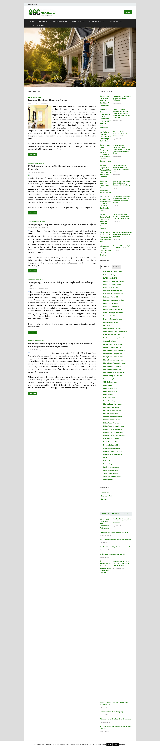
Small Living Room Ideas (112, 476)
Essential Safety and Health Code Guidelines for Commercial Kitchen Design (121, 183)
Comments (116, 513)
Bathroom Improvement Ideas (113, 281)
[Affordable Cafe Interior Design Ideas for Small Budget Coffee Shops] (105, 132)
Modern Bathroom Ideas (111, 445)
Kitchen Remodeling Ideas (112, 416)
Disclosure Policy (107, 496)
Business (106, 325)
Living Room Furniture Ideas (36, 221)
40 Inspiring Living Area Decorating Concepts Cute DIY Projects (62, 224)
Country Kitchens (109, 341)
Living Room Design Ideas (112, 429)
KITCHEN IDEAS (116, 21)
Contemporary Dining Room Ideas (115, 331)
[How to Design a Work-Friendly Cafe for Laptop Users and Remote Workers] (105, 215)
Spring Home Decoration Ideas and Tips (112, 554)
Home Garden (108, 385)
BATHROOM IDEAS (60, 21)
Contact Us (105, 493)
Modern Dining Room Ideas (112, 451)
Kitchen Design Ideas (110, 413)
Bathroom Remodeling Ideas (113, 290)
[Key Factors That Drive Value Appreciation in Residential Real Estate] (105, 232)
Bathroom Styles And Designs (113, 300)
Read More (32, 154)
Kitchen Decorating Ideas (112, 410)
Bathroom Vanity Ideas (111, 306)
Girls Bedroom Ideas (110, 382)
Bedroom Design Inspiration (36, 163)
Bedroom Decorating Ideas (112, 309)
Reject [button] (116, 744)
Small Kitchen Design (110, 473)
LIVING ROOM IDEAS (37, 25)
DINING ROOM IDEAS (97, 21)
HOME (32, 21)
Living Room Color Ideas (112, 423)
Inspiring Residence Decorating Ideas (47, 100)
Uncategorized (108, 479)
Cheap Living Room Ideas (112, 328)
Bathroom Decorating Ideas (113, 272)
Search (128, 12)
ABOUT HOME (43, 21)
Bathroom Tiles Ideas (110, 303)
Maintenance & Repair (111, 439)
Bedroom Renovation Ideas (112, 319)
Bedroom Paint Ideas (110, 316)
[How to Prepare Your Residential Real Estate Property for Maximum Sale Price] (105, 165)
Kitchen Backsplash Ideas (112, 404)
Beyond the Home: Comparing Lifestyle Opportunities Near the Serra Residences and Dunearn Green (122, 149)
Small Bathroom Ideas (111, 467)
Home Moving (108, 394)
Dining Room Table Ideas (112, 366)
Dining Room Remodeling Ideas (114, 363)
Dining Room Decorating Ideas (114, 350)
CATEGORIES (106, 267)
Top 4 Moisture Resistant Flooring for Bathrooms (115, 539)
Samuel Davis (44, 103)
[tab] (106, 267)
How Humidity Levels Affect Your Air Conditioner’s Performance (122, 98)
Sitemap (104, 499)
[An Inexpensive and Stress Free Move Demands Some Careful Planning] (105, 561)
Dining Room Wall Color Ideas (113, 372)
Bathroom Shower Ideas (111, 297)
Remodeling (107, 464)
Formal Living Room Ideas (112, 379)
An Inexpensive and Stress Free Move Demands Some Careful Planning (121, 563)
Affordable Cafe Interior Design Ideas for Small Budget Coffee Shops (120, 134)
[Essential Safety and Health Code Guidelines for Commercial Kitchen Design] (105, 181)
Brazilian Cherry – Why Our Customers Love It (115, 547)
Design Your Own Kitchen (112, 347)
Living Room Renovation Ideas (114, 435)
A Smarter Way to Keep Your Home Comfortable (115, 719)
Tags (126, 513)
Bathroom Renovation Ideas (113, 294)
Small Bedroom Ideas (110, 470)
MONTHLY (116, 267)
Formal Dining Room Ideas (112, 376)
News (105, 457)
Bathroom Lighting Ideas (112, 284)
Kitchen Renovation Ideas (112, 420)
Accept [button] (109, 744)
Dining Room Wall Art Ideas (112, 369)
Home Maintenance (110, 391)
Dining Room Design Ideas (35, 279)
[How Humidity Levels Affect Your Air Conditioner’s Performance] (105, 96)
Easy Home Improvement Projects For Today (114, 532)
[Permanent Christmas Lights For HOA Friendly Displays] (105, 246)
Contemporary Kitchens (111, 335)
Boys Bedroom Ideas (110, 322)
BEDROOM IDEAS (78, 21)
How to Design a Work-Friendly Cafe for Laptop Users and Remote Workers (121, 216)
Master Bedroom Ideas (111, 442)
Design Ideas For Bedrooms (113, 344)
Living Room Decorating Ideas (114, 426)
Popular (105, 513)
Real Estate (107, 461)
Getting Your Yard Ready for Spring (111, 712)
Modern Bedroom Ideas (111, 448)
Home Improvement (110, 388)
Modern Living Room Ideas (112, 454)
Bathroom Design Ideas (111, 275)
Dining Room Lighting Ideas (113, 360)
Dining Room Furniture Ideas (113, 357)
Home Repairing (109, 398)
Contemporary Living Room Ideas (115, 338)
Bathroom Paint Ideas (34, 97)
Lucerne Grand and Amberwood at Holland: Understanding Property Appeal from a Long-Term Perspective (121, 113)
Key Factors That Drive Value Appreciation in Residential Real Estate (122, 234)
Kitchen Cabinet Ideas (111, 407)
